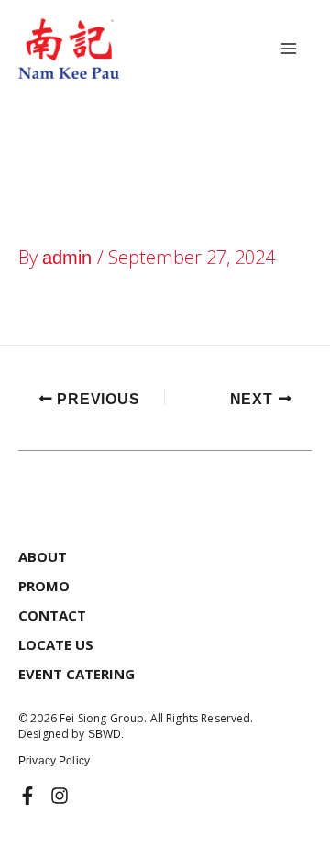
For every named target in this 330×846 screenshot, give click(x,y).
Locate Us (56, 644)
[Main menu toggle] (289, 48)
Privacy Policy (54, 760)
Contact (52, 615)
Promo (44, 586)
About (42, 556)
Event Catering (76, 674)
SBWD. (106, 734)
